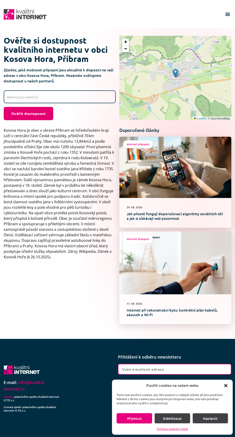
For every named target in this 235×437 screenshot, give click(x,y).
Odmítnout (172, 418)
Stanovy (9, 397)
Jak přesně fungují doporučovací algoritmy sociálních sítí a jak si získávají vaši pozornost (175, 216)
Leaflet (201, 118)
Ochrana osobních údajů (172, 429)
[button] (226, 385)
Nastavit (210, 418)
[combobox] (60, 96)
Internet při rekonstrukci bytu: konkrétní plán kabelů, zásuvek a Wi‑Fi (172, 312)
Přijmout (134, 418)
